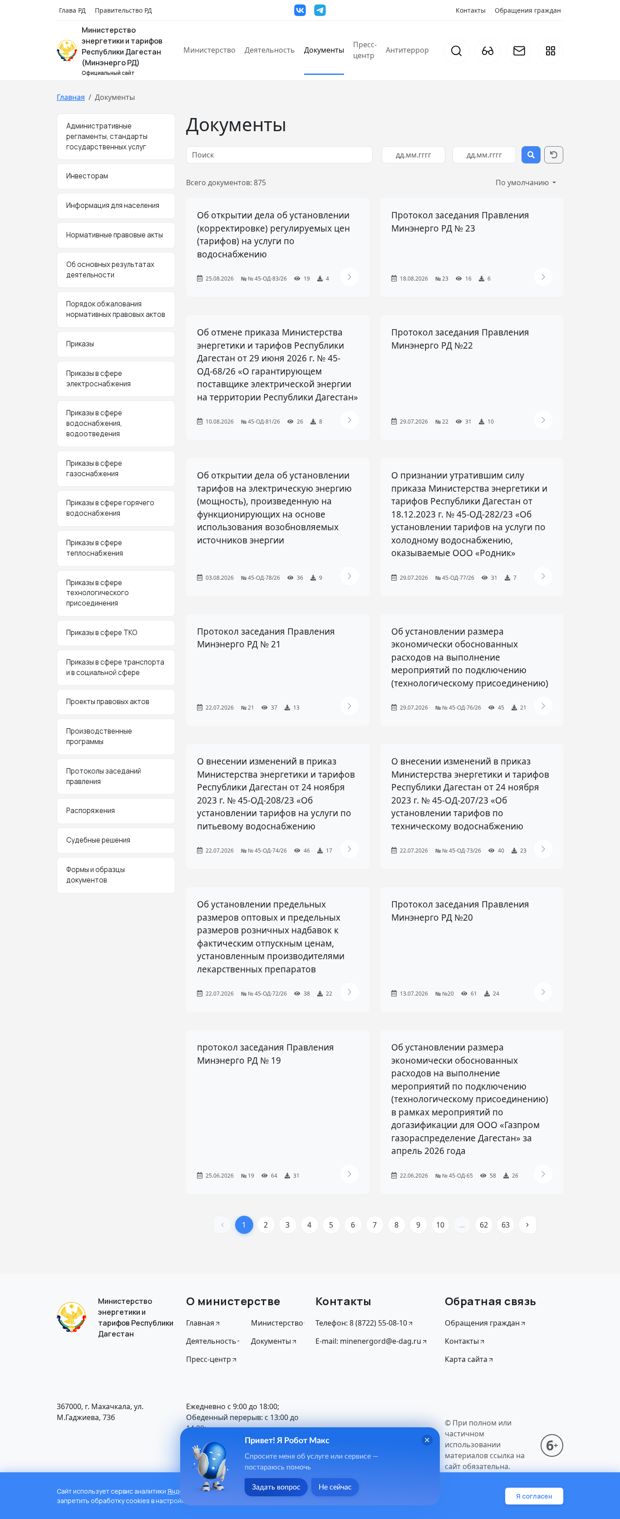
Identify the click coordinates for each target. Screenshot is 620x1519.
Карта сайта (466, 1359)
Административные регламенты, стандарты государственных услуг (107, 136)
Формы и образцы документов (95, 875)
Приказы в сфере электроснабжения (98, 379)
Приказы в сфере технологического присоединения (97, 593)
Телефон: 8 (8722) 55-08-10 (361, 1323)
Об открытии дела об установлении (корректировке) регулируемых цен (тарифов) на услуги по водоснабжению (273, 234)
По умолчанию (523, 182)
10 (440, 1225)
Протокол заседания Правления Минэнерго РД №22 (460, 338)
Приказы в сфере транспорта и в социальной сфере (115, 667)
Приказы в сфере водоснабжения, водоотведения (94, 423)
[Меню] (550, 51)
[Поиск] (456, 51)
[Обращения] (519, 51)
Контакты (471, 10)
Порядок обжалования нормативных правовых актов (115, 309)
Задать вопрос (276, 1487)
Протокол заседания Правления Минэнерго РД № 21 (266, 638)
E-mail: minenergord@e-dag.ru (368, 1341)
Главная (71, 97)
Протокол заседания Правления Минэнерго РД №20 (460, 910)
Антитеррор (407, 50)
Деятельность (270, 50)
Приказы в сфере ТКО (102, 632)
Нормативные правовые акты (114, 235)
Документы (324, 50)
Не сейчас (335, 1487)
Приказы (80, 344)
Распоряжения (90, 810)
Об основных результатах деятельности (110, 270)
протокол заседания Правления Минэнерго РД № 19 (265, 1053)
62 (484, 1225)
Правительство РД (123, 10)
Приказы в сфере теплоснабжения (94, 548)
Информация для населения (112, 205)
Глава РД (72, 10)
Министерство (209, 50)
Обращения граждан (528, 10)
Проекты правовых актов (107, 701)
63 (506, 1225)
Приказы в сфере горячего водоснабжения (110, 508)
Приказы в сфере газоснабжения (94, 468)
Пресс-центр (365, 49)
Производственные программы (99, 736)
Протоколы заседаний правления (103, 776)
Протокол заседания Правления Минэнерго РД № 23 (460, 221)
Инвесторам (87, 176)
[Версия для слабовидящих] (488, 51)
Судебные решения (98, 840)
